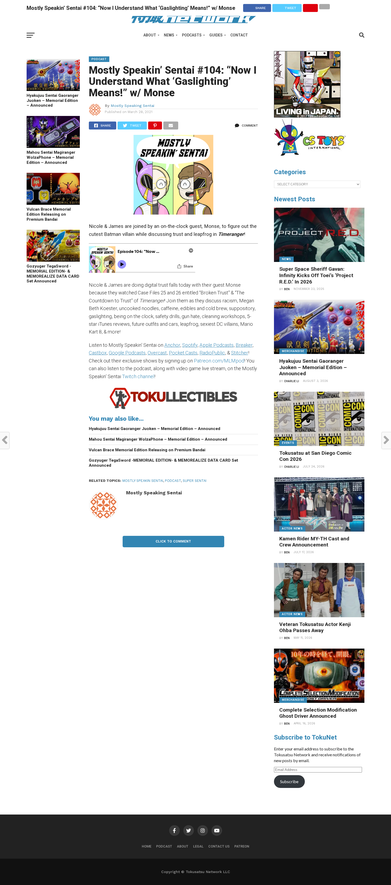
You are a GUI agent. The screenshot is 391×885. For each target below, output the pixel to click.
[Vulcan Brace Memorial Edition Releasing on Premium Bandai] (53, 203)
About (149, 35)
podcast (173, 481)
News (169, 35)
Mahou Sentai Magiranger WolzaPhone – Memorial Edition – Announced (51, 157)
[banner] (307, 116)
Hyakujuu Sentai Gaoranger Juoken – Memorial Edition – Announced (52, 100)
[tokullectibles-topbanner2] (173, 409)
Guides (216, 35)
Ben (287, 289)
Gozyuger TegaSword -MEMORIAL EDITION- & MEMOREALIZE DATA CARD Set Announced (53, 273)
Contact (239, 35)
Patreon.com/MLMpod (219, 361)
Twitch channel (138, 376)
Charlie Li (291, 381)
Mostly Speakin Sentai (142, 481)
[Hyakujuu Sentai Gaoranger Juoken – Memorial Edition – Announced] (53, 89)
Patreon (241, 846)
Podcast (164, 846)
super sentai (194, 481)
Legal (198, 846)
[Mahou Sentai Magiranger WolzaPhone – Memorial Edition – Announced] (53, 146)
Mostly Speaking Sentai (132, 105)
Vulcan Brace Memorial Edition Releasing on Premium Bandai (49, 214)
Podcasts (192, 35)
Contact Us (219, 846)
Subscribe (289, 781)
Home (146, 846)
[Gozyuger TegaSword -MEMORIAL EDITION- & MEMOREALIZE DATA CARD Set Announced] (53, 259)
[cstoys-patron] (312, 158)
